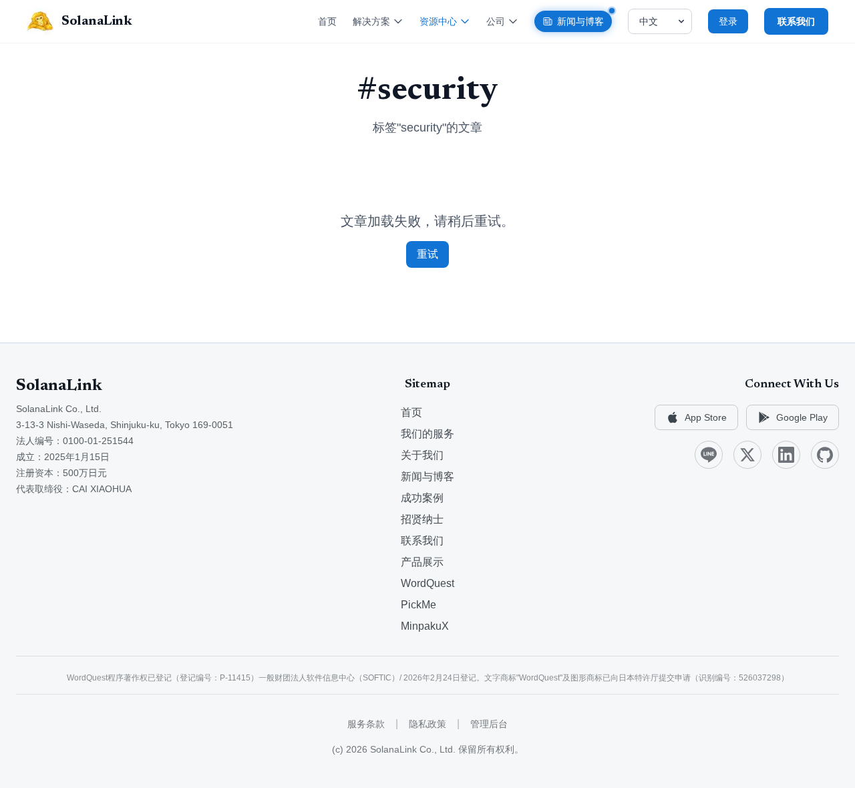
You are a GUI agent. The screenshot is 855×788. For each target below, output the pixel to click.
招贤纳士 (422, 519)
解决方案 (371, 21)
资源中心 (438, 21)
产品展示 (422, 562)
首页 (327, 21)
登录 (728, 21)
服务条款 (366, 724)
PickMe (418, 604)
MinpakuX (425, 626)
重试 (427, 254)
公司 (495, 21)
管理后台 (489, 724)
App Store (706, 417)
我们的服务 (427, 433)
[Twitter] (747, 455)
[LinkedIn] (786, 455)
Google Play (802, 417)
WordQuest (427, 583)
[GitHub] (825, 455)
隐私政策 (427, 724)
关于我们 (422, 455)
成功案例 (422, 498)
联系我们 (422, 540)
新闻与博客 (580, 21)
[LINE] (709, 455)
